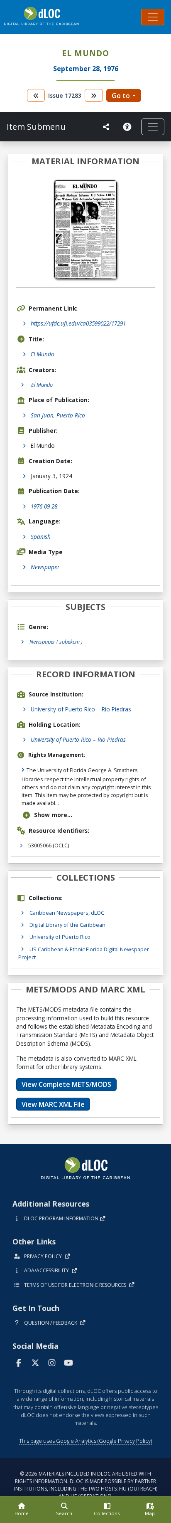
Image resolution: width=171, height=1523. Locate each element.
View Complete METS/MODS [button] (66, 1084)
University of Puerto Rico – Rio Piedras (81, 709)
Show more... (53, 815)
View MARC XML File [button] (53, 1104)
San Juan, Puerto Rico (58, 415)
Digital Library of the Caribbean (67, 924)
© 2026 (85, 1485)
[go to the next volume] (94, 95)
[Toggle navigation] (152, 17)
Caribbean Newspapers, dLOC (66, 912)
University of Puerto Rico (59, 936)
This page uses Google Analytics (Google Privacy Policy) (85, 1440)
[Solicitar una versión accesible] (129, 126)
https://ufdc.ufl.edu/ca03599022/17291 (78, 323)
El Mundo (42, 354)
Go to (121, 95)
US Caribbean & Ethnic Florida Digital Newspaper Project (83, 953)
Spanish (41, 537)
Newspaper (45, 567)
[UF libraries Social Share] (106, 126)
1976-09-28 (44, 506)
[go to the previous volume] (36, 95)
